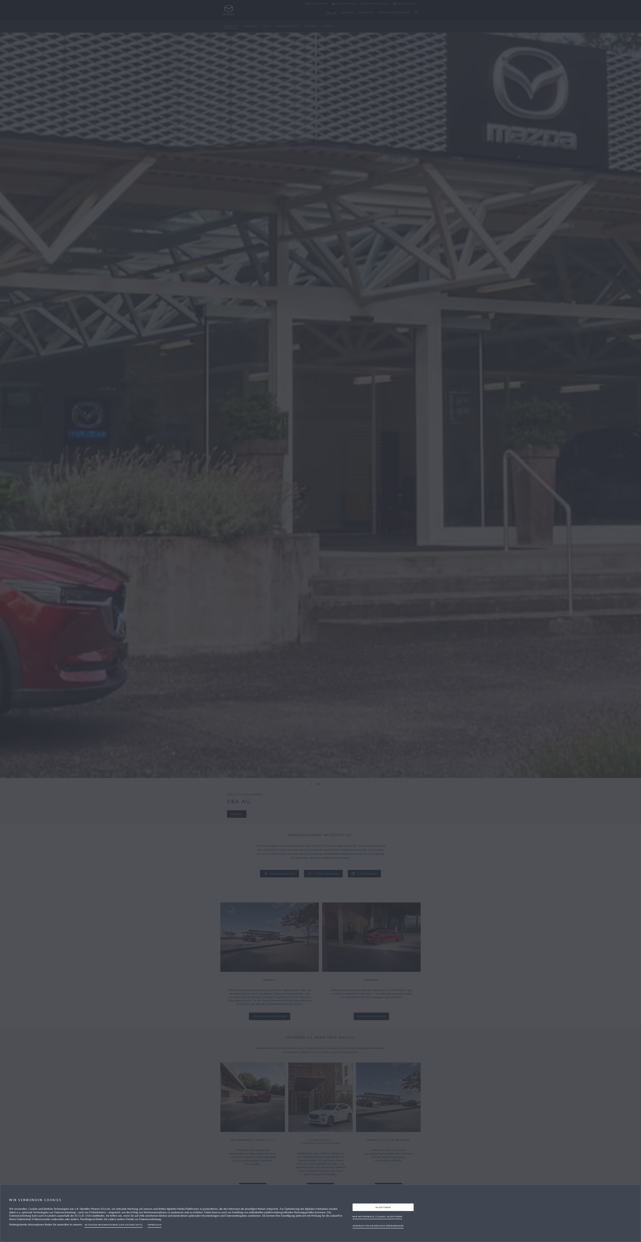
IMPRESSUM (154, 1224)
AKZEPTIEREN (383, 1207)
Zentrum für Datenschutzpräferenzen (378, 1225)
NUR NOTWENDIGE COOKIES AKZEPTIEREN (377, 1216)
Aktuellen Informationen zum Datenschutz (113, 1224)
